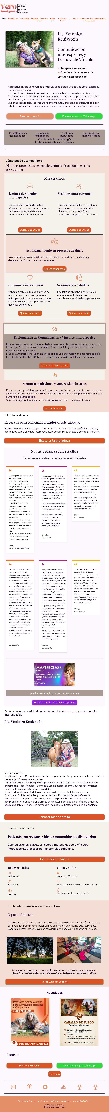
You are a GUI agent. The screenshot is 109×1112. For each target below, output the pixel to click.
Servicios (11, 18)
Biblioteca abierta (62, 19)
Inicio (4, 18)
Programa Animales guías (39, 19)
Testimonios (24, 18)
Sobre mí (52, 19)
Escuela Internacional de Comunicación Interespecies (89, 19)
